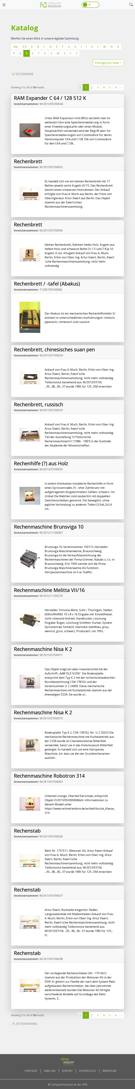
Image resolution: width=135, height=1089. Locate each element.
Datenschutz (87, 1071)
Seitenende (24, 74)
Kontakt (67, 1071)
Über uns (50, 1071)
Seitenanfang (26, 1024)
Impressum (109, 1071)
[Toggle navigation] (4, 5)
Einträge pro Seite (107, 63)
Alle (15, 47)
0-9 (24, 47)
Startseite (30, 1071)
